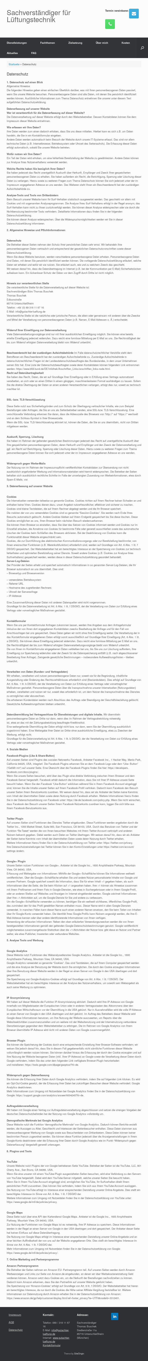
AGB (11, 1322)
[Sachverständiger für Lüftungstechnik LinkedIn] (114, 1316)
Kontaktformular (52, 1345)
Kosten (126, 43)
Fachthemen (47, 43)
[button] (142, 48)
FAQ (33, 53)
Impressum (15, 1314)
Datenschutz (16, 1330)
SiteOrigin (79, 1353)
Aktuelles (12, 53)
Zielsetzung (75, 43)
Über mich (102, 43)
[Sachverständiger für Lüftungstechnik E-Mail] (134, 13)
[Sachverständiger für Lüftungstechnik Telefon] (110, 24)
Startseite (14, 64)
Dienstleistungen (17, 43)
